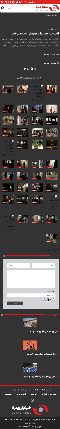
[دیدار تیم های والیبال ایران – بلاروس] (30, 345)
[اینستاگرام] (9, 2)
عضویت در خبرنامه (48, 394)
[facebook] (35, 68)
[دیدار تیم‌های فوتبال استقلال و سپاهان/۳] (30, 367)
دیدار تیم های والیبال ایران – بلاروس (42, 354)
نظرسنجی (8, 394)
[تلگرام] (13, 2)
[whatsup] (28, 68)
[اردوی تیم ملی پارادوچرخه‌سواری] (30, 322)
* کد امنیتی (50, 291)
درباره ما (35, 389)
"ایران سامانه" (24, 426)
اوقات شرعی (21, 394)
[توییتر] (17, 2)
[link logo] (47, 8)
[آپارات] (6, 2)
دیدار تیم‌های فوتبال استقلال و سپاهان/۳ (40, 376)
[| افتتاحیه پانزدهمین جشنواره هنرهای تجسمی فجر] (52, 93)
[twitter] (25, 68)
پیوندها (24, 389)
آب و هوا (33, 394)
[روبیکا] (20, 2)
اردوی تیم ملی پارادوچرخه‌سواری (43, 331)
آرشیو (14, 389)
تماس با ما (46, 389)
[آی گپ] (2, 2)
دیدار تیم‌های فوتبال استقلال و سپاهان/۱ (45, 15)
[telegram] (32, 68)
